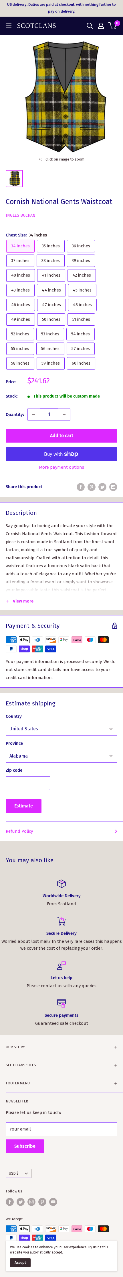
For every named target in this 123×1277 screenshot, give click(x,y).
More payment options (61, 467)
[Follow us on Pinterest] (42, 1202)
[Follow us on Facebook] (10, 1202)
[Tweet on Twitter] (102, 487)
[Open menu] (8, 26)
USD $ (14, 1173)
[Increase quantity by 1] (64, 414)
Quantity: (15, 414)
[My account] (101, 26)
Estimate (23, 806)
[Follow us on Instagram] (31, 1202)
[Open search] (90, 26)
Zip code (14, 770)
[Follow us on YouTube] (53, 1202)
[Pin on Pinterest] (92, 487)
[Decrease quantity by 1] (34, 414)
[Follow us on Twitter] (21, 1202)
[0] (112, 25)
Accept (20, 1262)
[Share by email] (113, 487)
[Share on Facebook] (81, 487)
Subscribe (24, 1146)
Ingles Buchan (20, 215)
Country (14, 716)
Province (14, 743)
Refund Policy (19, 831)
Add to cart (61, 435)
